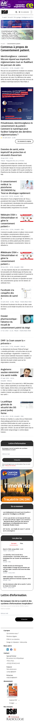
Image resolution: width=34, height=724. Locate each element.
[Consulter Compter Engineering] (17, 4)
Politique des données (10, 465)
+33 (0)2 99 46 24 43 (13, 663)
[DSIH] (17, 711)
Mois (21, 543)
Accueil (3, 43)
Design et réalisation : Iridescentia (17, 642)
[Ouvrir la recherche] (17, 12)
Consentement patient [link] (13, 43)
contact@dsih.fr (11, 672)
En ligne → (13, 703)
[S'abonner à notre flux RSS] (15, 649)
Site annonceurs (12, 669)
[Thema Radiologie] (17, 718)
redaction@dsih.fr (12, 677)
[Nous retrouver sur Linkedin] (8, 649)
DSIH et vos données (13, 639)
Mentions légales (12, 636)
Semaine (14, 543)
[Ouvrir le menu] (31, 12)
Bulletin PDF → (14, 700)
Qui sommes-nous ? (13, 633)
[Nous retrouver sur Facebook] (11, 649)
